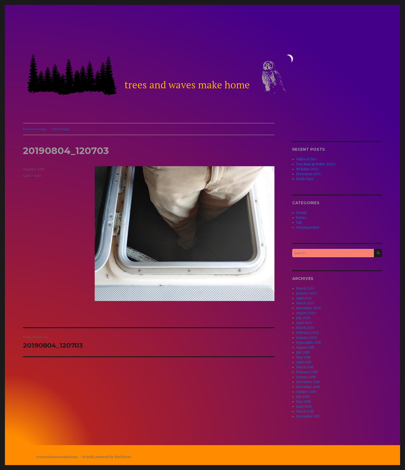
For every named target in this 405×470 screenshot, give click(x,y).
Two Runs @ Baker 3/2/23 (315, 164)
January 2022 (306, 293)
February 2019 (307, 372)
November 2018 (308, 387)
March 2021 (305, 303)
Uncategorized (307, 227)
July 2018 (303, 397)
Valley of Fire (306, 159)
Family (301, 213)
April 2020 (304, 323)
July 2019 (302, 352)
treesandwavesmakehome (57, 457)
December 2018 (308, 382)
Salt (299, 223)
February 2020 (307, 333)
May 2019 (303, 357)
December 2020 (308, 308)
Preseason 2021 (308, 174)
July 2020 (303, 318)
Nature (301, 218)
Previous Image (35, 129)
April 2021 (303, 298)
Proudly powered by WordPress (106, 457)
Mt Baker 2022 (307, 169)
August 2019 (305, 348)
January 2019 (306, 377)
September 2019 (308, 343)
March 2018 (305, 412)
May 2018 (303, 402)
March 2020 (305, 328)
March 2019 (304, 367)
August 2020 (305, 313)
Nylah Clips (304, 179)
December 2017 (307, 416)
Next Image (60, 129)
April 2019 (303, 362)
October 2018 (306, 392)
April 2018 (303, 407)
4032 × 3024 (32, 175)
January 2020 (306, 338)
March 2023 (305, 288)
